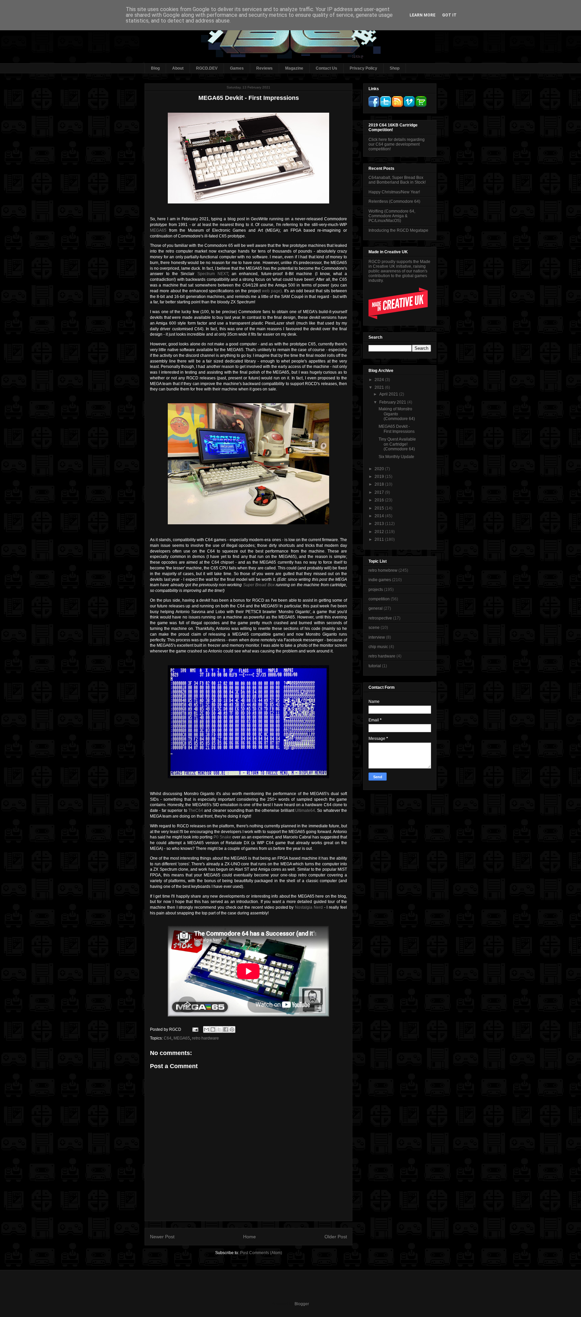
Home (249, 1236)
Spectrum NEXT (212, 273)
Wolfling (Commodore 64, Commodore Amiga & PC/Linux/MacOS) (392, 216)
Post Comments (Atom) (261, 1252)
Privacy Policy (363, 68)
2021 (380, 387)
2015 (380, 508)
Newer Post (162, 1236)
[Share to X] (219, 1029)
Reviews (264, 68)
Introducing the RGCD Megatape (398, 230)
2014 (380, 516)
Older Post (335, 1236)
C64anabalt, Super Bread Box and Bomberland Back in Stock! (397, 180)
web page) (272, 291)
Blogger (302, 1304)
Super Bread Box (259, 584)
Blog (155, 68)
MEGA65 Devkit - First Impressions (397, 429)
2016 (380, 500)
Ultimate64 (305, 810)
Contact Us (326, 68)
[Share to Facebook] (225, 1029)
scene (374, 627)
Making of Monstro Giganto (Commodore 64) (397, 414)
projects (376, 589)
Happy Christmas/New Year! (394, 192)
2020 (380, 468)
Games (237, 68)
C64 (167, 1038)
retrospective (380, 618)
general (376, 608)
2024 (380, 379)
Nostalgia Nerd (309, 907)
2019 (380, 476)
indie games (380, 579)
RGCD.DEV (207, 68)
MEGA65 (158, 230)
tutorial (375, 666)
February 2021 (393, 402)
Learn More (422, 15)
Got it (449, 15)
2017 (380, 492)
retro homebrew (383, 570)
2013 (380, 523)
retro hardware (205, 1038)
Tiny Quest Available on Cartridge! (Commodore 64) (397, 444)
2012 (380, 531)
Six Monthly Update (396, 456)
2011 (380, 539)
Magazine (294, 68)
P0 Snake (222, 837)
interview (377, 637)
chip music (378, 646)
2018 (380, 484)
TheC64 (195, 810)
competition (379, 599)
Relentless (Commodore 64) (394, 201)
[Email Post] (194, 1029)
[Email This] (206, 1029)
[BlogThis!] (212, 1029)
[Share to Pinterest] (232, 1029)
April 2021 (389, 394)
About (178, 68)
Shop (394, 68)
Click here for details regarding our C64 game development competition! (397, 144)
